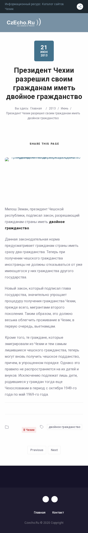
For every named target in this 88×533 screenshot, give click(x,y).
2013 (52, 108)
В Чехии (28, 430)
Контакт (58, 512)
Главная (36, 108)
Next (54, 450)
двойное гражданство (64, 427)
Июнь (64, 108)
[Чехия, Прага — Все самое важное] (23, 22)
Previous (36, 450)
